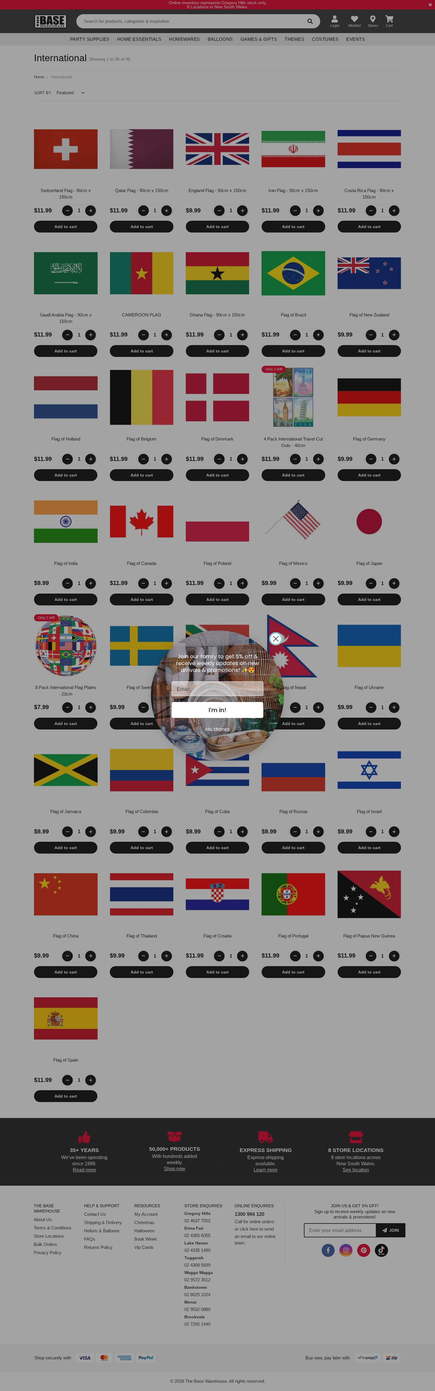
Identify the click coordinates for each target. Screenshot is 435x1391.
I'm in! (217, 710)
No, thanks (217, 729)
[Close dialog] (276, 639)
